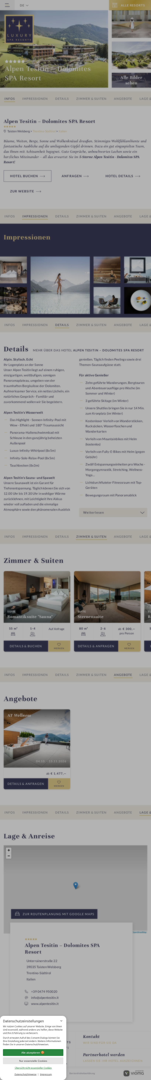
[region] (33, 1035)
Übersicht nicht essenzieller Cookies (33, 1068)
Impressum (46, 1074)
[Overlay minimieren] (61, 1021)
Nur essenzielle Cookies (33, 1060)
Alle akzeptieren (30, 1052)
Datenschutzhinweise (25, 1074)
